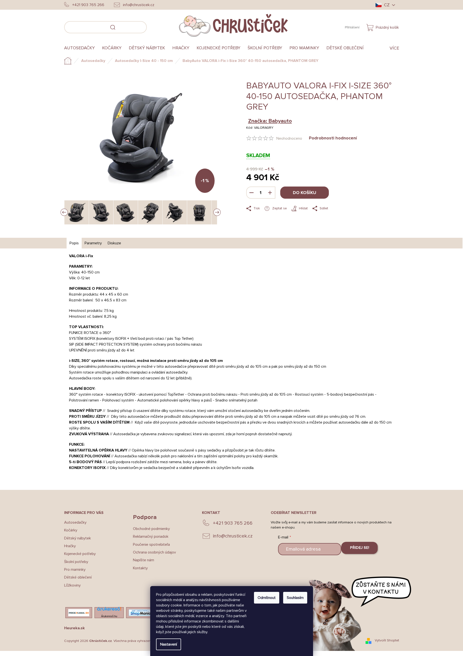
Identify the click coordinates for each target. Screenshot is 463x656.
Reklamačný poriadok (150, 536)
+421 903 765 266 (233, 523)
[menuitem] (81, 48)
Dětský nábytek (77, 538)
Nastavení (168, 644)
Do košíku (304, 192)
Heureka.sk (74, 628)
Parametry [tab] (93, 243)
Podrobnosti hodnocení (333, 138)
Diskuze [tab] (114, 243)
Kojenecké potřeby (80, 553)
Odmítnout (267, 597)
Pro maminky (75, 569)
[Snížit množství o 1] (251, 192)
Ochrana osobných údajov (154, 552)
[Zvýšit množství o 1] (270, 192)
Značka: (270, 121)
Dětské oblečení (78, 577)
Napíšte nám (143, 560)
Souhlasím (295, 597)
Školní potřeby (76, 561)
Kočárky (70, 530)
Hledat (154, 26)
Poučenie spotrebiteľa (151, 544)
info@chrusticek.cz (233, 536)
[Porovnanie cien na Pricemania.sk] (78, 612)
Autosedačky (75, 522)
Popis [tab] (74, 243)
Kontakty (140, 568)
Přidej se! (359, 547)
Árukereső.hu (109, 616)
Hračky (70, 546)
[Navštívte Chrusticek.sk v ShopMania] (141, 612)
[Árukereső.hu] (109, 610)
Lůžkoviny (72, 585)
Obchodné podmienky (151, 528)
